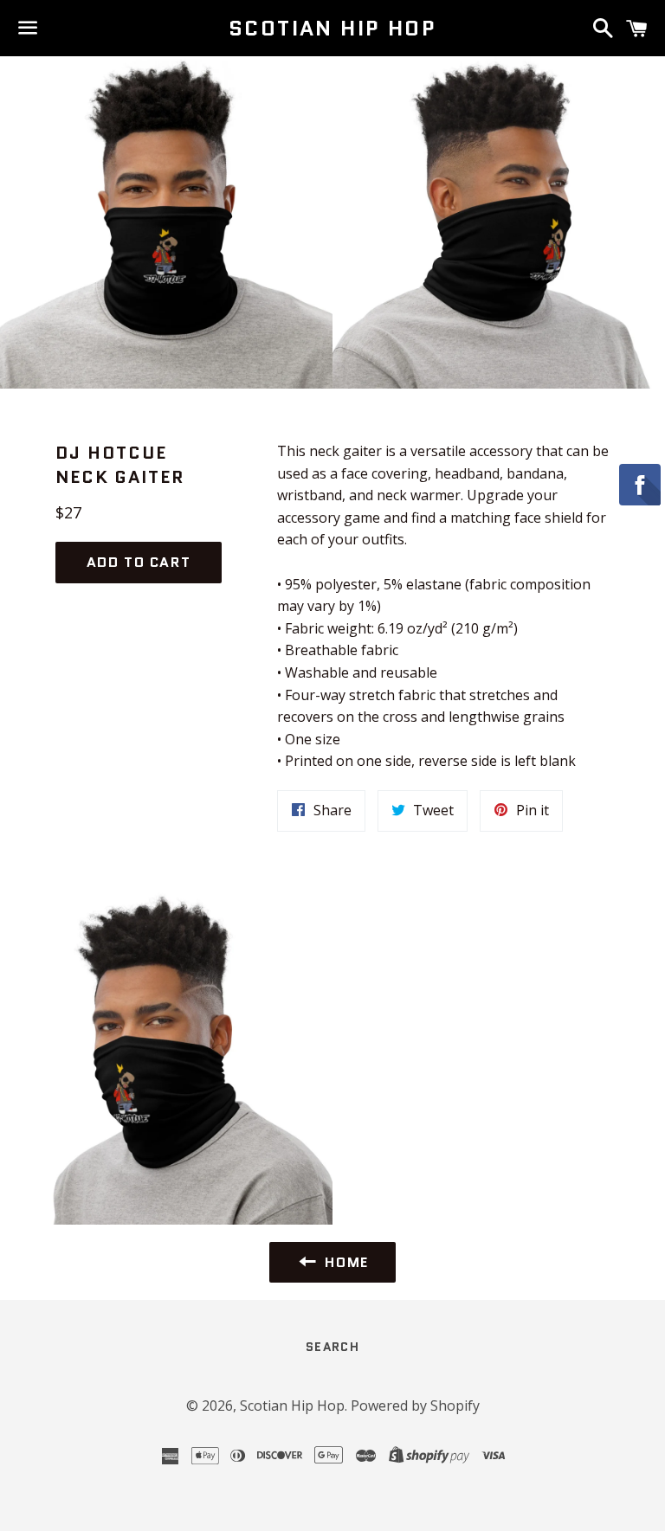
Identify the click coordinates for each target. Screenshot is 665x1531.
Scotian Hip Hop (332, 28)
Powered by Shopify (415, 1405)
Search (332, 1346)
